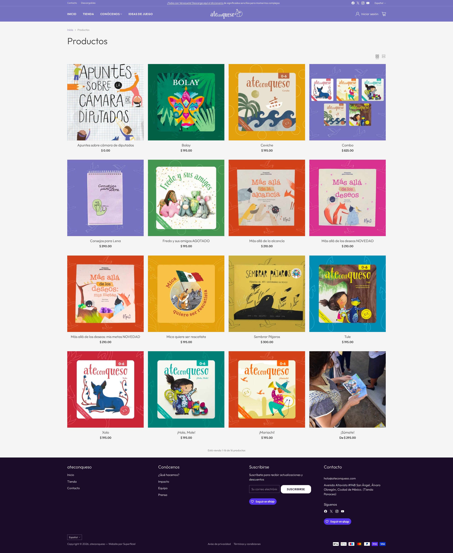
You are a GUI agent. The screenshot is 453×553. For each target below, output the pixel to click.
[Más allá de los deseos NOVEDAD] (347, 198)
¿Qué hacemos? (168, 475)
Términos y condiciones (247, 544)
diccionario (217, 3)
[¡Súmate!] (347, 389)
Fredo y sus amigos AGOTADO (186, 241)
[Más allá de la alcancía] (267, 198)
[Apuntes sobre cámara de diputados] (105, 102)
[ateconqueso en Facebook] (353, 3)
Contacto (73, 488)
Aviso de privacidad (219, 544)
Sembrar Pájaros (267, 336)
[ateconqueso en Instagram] (363, 3)
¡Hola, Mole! (186, 432)
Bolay (186, 145)
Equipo (163, 488)
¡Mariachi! (267, 432)
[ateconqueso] (226, 14)
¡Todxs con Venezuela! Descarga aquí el (189, 3)
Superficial (129, 544)
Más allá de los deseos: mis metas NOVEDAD (105, 336)
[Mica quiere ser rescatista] (186, 294)
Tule (347, 336)
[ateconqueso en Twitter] (358, 3)
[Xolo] (105, 389)
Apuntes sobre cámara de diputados (105, 145)
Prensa (162, 495)
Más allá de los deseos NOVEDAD (348, 241)
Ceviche (267, 145)
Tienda (72, 481)
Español (379, 3)
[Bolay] (186, 102)
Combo (347, 145)
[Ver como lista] (384, 56)
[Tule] (347, 294)
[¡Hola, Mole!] (186, 389)
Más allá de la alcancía (267, 241)
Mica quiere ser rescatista (186, 336)
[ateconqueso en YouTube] (368, 3)
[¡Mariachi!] (267, 389)
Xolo (105, 432)
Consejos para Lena (105, 241)
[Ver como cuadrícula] (377, 56)
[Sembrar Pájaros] (267, 294)
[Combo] (347, 102)
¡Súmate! (347, 432)
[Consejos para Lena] (105, 198)
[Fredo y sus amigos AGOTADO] (186, 198)
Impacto (163, 481)
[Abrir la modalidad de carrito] (383, 14)
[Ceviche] (267, 102)
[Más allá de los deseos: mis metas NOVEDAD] (105, 294)
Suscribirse (296, 489)
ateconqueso (97, 544)
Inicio (70, 29)
